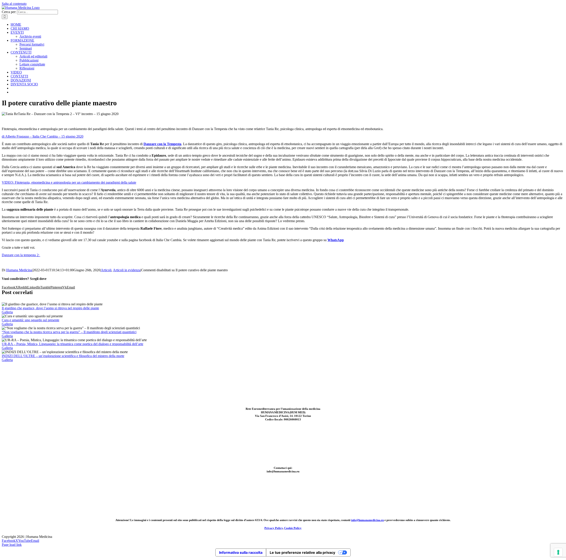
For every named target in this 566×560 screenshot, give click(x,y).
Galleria (7, 312)
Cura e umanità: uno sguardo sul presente (30, 320)
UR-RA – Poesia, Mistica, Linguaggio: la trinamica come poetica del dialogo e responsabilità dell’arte (72, 344)
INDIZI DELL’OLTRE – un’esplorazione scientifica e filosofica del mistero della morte (63, 356)
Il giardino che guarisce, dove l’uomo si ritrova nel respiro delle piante (50, 308)
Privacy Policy (273, 528)
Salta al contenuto (14, 4)
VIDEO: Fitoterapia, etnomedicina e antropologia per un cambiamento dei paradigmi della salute (69, 182)
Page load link (12, 545)
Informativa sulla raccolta (240, 552)
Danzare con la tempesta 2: (21, 255)
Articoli (106, 270)
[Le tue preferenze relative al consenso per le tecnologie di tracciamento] (558, 552)
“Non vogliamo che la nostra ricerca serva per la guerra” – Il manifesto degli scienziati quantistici (69, 332)
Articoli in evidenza (126, 270)
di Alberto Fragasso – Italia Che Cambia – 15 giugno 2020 (42, 136)
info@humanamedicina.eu (367, 520)
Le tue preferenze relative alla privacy (302, 552)
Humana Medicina (19, 270)
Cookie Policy (293, 528)
